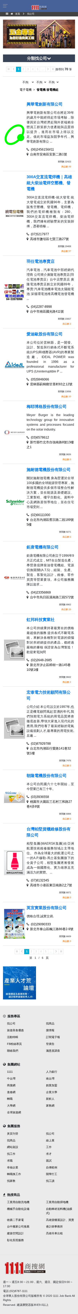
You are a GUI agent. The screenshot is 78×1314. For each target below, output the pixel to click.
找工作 (11, 1153)
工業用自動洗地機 (18, 1202)
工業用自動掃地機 (57, 1202)
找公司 (11, 1023)
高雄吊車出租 (54, 1233)
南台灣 (50, 1078)
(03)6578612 (40, 437)
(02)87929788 (41, 743)
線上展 (50, 1140)
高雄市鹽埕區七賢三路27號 (49, 239)
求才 (49, 1153)
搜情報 (50, 1030)
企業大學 (51, 1092)
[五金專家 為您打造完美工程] (39, 33)
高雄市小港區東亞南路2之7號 (51, 885)
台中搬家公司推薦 (18, 1226)
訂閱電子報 (53, 1037)
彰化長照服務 (15, 1240)
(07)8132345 (40, 880)
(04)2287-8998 (41, 306)
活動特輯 (12, 1037)
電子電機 (26, 89)
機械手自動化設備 (18, 1208)
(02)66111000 (40, 515)
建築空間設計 (15, 1233)
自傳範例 (51, 1167)
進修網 (11, 1092)
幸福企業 (12, 1167)
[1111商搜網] (39, 7)
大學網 (11, 1105)
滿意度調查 (53, 1050)
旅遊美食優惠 (15, 1030)
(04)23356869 (41, 592)
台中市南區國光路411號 (47, 311)
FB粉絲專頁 (14, 1043)
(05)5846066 (40, 379)
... (42, 69)
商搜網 (11, 1085)
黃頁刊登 (12, 1133)
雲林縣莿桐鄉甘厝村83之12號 (51, 384)
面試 (49, 1160)
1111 (10, 1071)
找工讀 (50, 1180)
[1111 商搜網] (39, 1267)
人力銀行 (51, 1071)
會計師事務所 (54, 1226)
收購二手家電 (15, 1219)
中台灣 (11, 1078)
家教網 (50, 1105)
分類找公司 (37, 58)
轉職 (10, 1098)
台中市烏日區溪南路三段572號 (52, 597)
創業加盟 (51, 1085)
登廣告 (50, 1043)
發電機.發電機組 (47, 89)
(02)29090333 (41, 924)
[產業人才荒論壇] (19, 982)
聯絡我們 (12, 1050)
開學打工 (51, 1174)
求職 (10, 1160)
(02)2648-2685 (41, 660)
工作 (49, 1147)
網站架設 (12, 1147)
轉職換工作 (14, 1174)
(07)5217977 (40, 234)
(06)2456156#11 (42, 149)
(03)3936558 (40, 797)
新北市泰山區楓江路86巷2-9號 (51, 929)
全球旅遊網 (14, 1112)
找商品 (50, 1023)
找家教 (11, 1180)
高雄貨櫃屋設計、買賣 (60, 1219)
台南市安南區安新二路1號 (48, 154)
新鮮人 (50, 1098)
